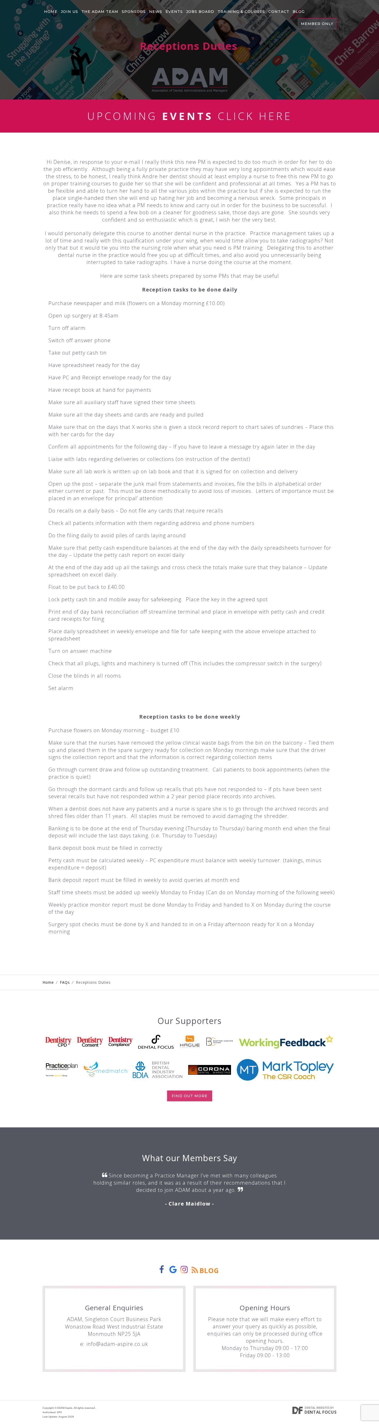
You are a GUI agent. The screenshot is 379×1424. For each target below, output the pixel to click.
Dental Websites (317, 1408)
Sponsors (134, 11)
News (155, 11)
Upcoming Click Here (189, 116)
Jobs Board (200, 11)
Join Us (69, 11)
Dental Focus (320, 1412)
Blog (299, 11)
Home (50, 11)
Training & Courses (241, 11)
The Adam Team (99, 11)
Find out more (190, 1096)
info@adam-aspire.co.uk (117, 1343)
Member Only (317, 23)
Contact (278, 11)
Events (174, 11)
